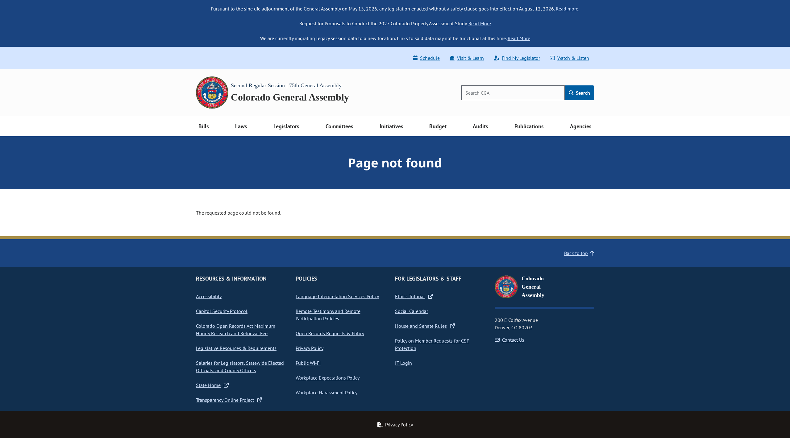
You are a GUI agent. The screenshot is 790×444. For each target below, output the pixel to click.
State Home (208, 385)
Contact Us (513, 340)
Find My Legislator (521, 58)
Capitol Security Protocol (221, 311)
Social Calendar (411, 311)
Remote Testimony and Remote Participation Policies (328, 315)
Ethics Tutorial (410, 296)
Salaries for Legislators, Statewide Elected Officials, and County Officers (240, 366)
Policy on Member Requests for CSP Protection (432, 344)
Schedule (430, 58)
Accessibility (209, 296)
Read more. (567, 9)
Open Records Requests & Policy (330, 333)
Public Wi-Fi (308, 363)
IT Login (403, 363)
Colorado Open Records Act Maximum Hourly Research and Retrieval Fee (235, 329)
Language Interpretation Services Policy (337, 296)
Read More (479, 23)
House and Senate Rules (421, 326)
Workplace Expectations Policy (328, 378)
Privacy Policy (309, 348)
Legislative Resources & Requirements (236, 348)
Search (582, 93)
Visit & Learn (470, 58)
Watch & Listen (573, 58)
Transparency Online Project (225, 400)
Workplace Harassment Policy (326, 392)
